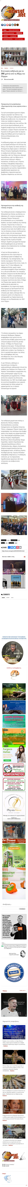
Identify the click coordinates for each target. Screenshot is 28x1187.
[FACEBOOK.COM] (2, 25)
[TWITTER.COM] (5, 25)
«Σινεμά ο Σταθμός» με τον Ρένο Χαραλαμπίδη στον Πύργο (12, 585)
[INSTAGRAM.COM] (10, 25)
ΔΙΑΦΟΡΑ (13, 36)
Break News (6, 68)
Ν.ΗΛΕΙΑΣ (11, 68)
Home (4, 30)
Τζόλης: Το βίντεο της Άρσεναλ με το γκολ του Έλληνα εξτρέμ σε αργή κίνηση (14, 1003)
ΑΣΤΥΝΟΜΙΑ (19, 39)
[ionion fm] (17, 25)
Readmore (14, 1010)
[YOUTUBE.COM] (7, 25)
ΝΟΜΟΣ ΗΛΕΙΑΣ (8, 33)
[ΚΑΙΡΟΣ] (12, 25)
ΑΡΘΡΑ (5, 36)
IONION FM (19, 33)
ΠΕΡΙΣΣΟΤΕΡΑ (7, 39)
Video (5, 991)
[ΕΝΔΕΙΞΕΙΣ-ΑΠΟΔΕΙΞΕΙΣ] (15, 25)
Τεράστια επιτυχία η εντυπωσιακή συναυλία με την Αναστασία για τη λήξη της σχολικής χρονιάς (13, 570)
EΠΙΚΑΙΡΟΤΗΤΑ (14, 30)
